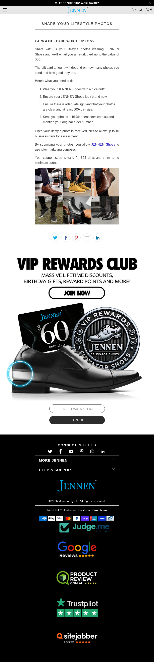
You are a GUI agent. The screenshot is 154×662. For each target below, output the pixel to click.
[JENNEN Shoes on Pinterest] (82, 452)
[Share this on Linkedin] (97, 237)
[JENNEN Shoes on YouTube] (71, 452)
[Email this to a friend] (87, 237)
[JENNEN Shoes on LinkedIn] (103, 452)
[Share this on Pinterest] (76, 237)
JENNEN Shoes (103, 144)
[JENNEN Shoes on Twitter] (50, 452)
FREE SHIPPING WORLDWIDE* (78, 3)
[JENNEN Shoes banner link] (77, 326)
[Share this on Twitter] (55, 237)
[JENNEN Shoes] (77, 10)
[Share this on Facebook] (66, 237)
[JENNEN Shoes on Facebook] (61, 452)
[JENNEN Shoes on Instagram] (92, 452)
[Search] (140, 9)
